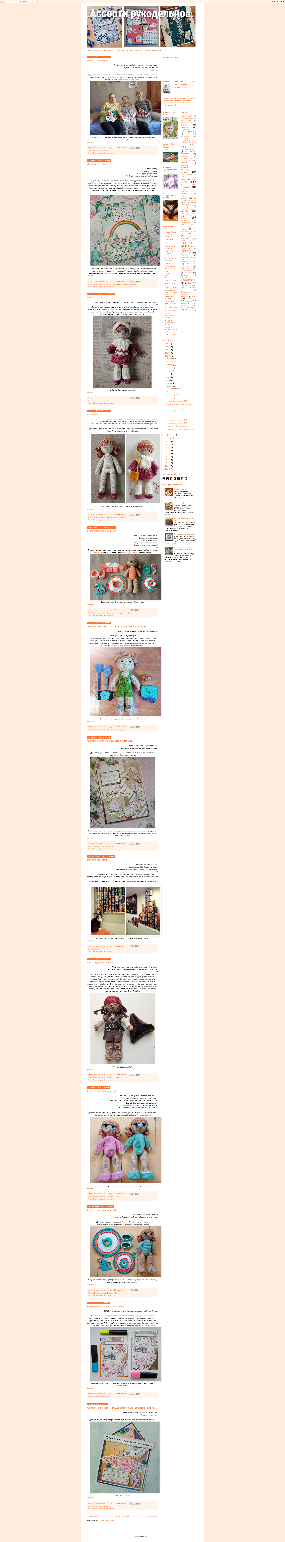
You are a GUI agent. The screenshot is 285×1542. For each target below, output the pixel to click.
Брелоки (193, 140)
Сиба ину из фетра (181, 503)
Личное (96, 151)
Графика (112, 284)
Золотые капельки (168, 254)
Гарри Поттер (186, 174)
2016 (167, 457)
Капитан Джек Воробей (99, 962)
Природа (185, 268)
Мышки (193, 231)
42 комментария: (120, 946)
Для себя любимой (188, 186)
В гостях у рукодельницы (170, 236)
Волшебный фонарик (169, 243)
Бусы (194, 145)
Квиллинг (191, 207)
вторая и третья (131, 552)
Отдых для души (171, 287)
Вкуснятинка (190, 149)
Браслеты (184, 140)
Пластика (184, 255)
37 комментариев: (120, 514)
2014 (167, 463)
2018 (167, 451)
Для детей (123, 613)
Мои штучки (169, 278)
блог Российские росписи (153, 50)
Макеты (183, 224)
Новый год (191, 233)
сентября (170, 368)
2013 (167, 466)
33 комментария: (120, 1194)
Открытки (124, 284)
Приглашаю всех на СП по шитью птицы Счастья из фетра (183, 549)
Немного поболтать (97, 60)
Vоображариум (170, 332)
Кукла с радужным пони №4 (101, 531)
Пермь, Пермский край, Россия (103, 153)
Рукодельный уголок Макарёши (171, 302)
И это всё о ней (170, 258)
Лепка (194, 213)
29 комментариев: (120, 148)
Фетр (194, 296)
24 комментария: (120, 1290)
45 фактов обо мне (108, 50)
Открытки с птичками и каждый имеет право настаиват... (180, 430)
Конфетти (168, 261)
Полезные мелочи (188, 262)
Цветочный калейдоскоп (169, 321)
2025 (167, 347)
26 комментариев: (120, 398)
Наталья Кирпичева (181, 85)
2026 (167, 344)
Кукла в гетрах (94, 414)
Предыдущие (152, 1516)
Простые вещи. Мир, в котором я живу (171, 292)
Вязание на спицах (113, 401)
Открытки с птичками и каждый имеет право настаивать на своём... (122, 1408)
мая (168, 380)
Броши (185, 142)
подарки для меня (106, 151)
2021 (167, 441)
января (170, 438)
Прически (183, 270)
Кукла (122, 401)
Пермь (188, 253)
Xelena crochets (170, 334)
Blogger (146, 1536)
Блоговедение (185, 136)
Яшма (167, 325)
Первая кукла (99, 552)
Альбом (184, 127)
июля (169, 374)
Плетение (183, 257)
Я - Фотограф (188, 308)
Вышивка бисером (188, 158)
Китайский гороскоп (188, 209)
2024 (167, 350)
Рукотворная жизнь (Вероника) (171, 307)
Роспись (187, 273)
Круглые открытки (180, 489)
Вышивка (184, 156)
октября (170, 365)
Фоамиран (188, 301)
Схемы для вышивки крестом (188, 288)
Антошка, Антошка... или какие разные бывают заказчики (117, 626)
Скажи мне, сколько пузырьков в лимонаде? (110, 741)
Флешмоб (192, 299)
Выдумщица (169, 251)
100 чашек (186, 120)
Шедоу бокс (190, 305)
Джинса (183, 179)
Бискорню (192, 132)
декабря (170, 359)
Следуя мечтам (170, 310)
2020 (167, 444)
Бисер (183, 132)
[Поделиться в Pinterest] (139, 148)
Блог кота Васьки (171, 232)
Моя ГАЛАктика (170, 280)
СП (182, 285)
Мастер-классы (121, 50)
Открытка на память (97, 164)
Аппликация (185, 129)
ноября (170, 362)
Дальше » (90, 142)
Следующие (92, 1516)
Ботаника (184, 138)
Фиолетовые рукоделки (169, 316)
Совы (190, 283)
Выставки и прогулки (188, 152)
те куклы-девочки (121, 645)
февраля (170, 435)
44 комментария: (120, 610)
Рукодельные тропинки (169, 297)
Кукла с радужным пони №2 (101, 1210)
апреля (170, 383)
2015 (167, 460)
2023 (167, 353)
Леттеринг (188, 216)
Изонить (183, 207)
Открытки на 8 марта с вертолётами (106, 1306)
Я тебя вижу (191, 310)
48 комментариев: (120, 727)
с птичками (125, 1495)
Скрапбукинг (133, 284)
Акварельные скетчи (101, 284)
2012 (167, 469)
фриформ (184, 303)
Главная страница (93, 50)
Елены (124, 1222)
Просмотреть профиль (180, 88)
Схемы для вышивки (135, 50)
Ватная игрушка (190, 147)
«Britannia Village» (187, 118)
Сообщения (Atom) (107, 1520)
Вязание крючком (100, 401)
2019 (167, 448)
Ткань (183, 296)
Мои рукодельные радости (169, 273)
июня (169, 377)
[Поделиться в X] (135, 148)
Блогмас (188, 134)
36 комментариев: (120, 281)
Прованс (193, 270)
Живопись (184, 191)
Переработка (186, 250)
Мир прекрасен (170, 269)
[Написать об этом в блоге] (132, 148)
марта (169, 386)
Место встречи (170, 266)
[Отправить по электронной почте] (130, 148)
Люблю (167, 263)
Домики (118, 284)
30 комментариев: (120, 1503)
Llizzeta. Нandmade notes (171, 328)
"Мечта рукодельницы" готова (184, 534)
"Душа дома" (186, 116)
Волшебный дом (171, 239)
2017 (167, 454)
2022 (167, 356)
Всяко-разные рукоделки (170, 247)
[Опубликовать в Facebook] (137, 148)
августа (170, 371)
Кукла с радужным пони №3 (101, 1091)
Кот (187, 211)
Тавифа (167, 313)
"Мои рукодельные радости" (129, 80)
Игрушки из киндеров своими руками (188, 196)
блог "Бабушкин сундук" (117, 77)
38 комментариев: (120, 1075)
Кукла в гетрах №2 (97, 297)
